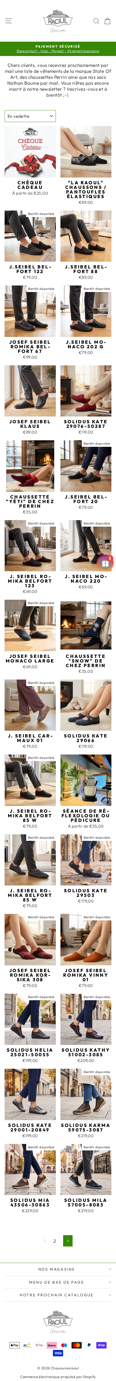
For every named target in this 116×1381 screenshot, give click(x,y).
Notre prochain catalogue (57, 1295)
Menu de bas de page (56, 1282)
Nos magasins (56, 1269)
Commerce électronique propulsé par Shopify (58, 1377)
